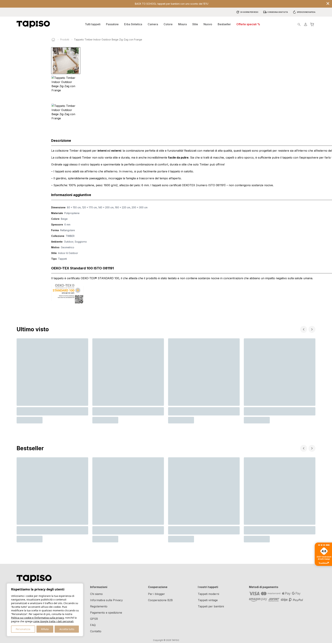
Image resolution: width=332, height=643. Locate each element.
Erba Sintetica (133, 24)
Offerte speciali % (248, 24)
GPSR (94, 619)
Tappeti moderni (208, 594)
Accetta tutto (66, 629)
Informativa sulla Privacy (106, 600)
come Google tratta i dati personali (53, 621)
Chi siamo (96, 594)
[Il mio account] (305, 24)
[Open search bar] (299, 24)
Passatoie (112, 24)
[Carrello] (312, 24)
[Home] (53, 40)
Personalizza (23, 629)
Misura (182, 24)
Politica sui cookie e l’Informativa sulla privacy (37, 617)
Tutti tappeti (92, 24)
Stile (195, 24)
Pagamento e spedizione (106, 612)
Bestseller (224, 24)
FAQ (93, 625)
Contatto (95, 631)
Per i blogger (156, 594)
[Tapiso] (33, 24)
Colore (168, 24)
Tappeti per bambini (211, 606)
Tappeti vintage (208, 600)
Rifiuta (45, 629)
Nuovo (208, 24)
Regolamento (98, 606)
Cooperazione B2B (160, 600)
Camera (153, 24)
